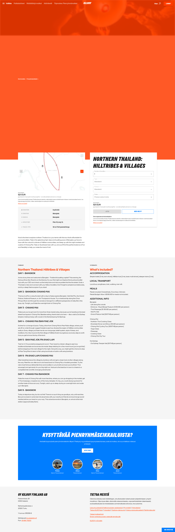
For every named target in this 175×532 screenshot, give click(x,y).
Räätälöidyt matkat (34, 3)
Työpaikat (106, 510)
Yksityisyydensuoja (118, 510)
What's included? (22, 203)
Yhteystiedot (136, 508)
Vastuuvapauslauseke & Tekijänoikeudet (140, 510)
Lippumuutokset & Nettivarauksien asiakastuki (106, 508)
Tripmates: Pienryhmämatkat (65, 3)
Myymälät (127, 508)
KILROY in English (96, 521)
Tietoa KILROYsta (96, 510)
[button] (123, 174)
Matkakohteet (19, 3)
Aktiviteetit (48, 3)
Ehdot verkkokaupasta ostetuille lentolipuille (105, 517)
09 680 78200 (26, 520)
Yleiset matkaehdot (97, 514)
